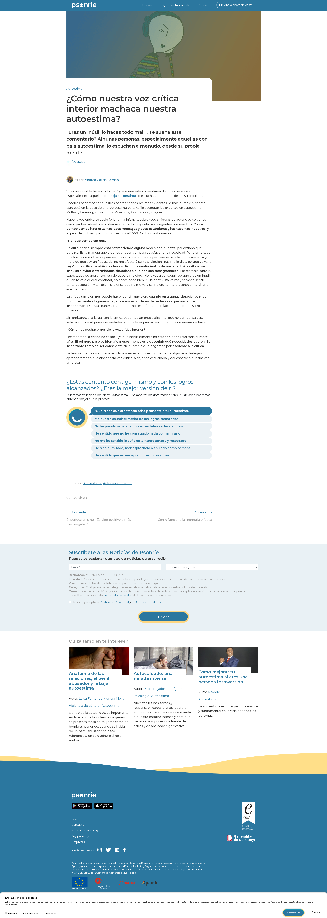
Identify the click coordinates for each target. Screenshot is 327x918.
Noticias (146, 5)
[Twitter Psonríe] (108, 850)
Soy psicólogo (81, 836)
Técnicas (12, 913)
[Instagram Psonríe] (99, 850)
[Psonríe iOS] (104, 805)
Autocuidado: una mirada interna (153, 676)
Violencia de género (84, 706)
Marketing (51, 913)
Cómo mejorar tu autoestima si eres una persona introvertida (223, 676)
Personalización (31, 913)
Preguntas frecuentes (174, 5)
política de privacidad (117, 595)
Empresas (78, 842)
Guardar (316, 912)
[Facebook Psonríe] (124, 850)
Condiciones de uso (149, 602)
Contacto (205, 5)
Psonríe (214, 692)
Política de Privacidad (114, 602)
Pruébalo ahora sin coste (236, 5)
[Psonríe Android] (83, 805)
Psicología (142, 696)
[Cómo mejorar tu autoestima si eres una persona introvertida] (228, 659)
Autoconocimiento (117, 483)
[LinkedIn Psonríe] (117, 850)
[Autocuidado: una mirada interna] (163, 660)
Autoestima (74, 88)
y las (117, 602)
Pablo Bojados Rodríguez (163, 689)
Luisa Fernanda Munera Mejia (101, 698)
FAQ (74, 819)
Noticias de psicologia (86, 830)
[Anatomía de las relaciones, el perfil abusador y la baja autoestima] (99, 660)
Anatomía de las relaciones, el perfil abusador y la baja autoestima (89, 681)
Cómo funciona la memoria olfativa (185, 520)
